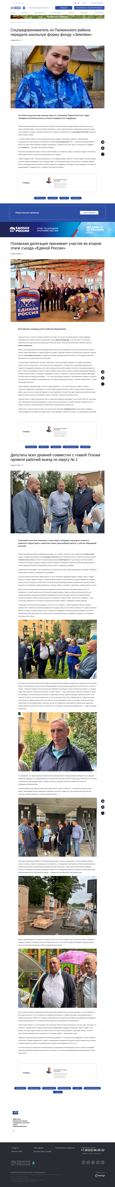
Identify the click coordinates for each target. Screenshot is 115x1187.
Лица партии (25, 12)
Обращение (63, 8)
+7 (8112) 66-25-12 (92, 1150)
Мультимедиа (84, 12)
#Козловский (52, 198)
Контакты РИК (17, 1151)
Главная (13, 22)
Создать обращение (89, 212)
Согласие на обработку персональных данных (24, 1181)
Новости (31, 22)
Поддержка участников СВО (57, 16)
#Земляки (64, 198)
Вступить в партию (99, 12)
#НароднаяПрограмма (71, 446)
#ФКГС (77, 1088)
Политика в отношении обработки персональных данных (27, 1179)
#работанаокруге (34, 1088)
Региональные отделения (65, 1148)
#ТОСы (58, 1092)
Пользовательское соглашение (19, 1176)
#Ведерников (55, 446)
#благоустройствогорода (92, 1088)
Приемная (71, 12)
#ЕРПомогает (76, 198)
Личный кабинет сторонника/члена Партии (89, 8)
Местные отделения (57, 12)
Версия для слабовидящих (97, 3)
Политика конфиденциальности (20, 1178)
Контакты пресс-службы (42, 1151)
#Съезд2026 (85, 446)
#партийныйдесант (49, 1088)
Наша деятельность (40, 12)
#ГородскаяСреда (64, 1088)
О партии (13, 12)
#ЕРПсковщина (40, 198)
